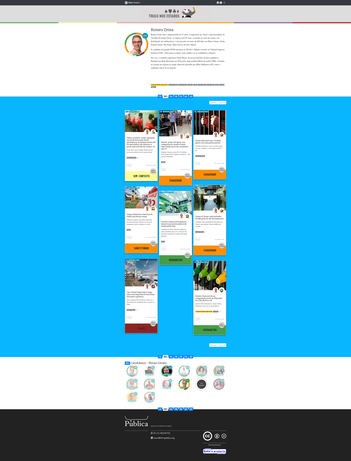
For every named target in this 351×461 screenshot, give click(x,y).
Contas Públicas (202, 85)
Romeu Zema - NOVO (134, 111)
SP (191, 96)
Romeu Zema (184, 387)
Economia (221, 85)
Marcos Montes (132, 400)
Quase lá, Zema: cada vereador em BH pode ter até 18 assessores (209, 217)
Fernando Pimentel (219, 374)
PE (181, 96)
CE (160, 96)
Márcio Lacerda (167, 387)
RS (186, 96)
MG (165, 96)
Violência (190, 85)
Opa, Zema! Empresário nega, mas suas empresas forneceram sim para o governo (140, 294)
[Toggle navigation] (224, 2)
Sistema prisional (183, 85)
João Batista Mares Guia (132, 387)
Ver (129, 165)
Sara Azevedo (149, 400)
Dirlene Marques (201, 374)
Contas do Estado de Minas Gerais (159, 85)
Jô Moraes (219, 387)
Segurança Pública (173, 85)
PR (176, 96)
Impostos (153, 87)
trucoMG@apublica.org (164, 437)
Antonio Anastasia (166, 374)
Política (195, 85)
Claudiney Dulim (184, 374)
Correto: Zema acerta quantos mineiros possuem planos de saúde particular (174, 224)
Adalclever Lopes (132, 374)
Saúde (216, 85)
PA (171, 96)
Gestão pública (210, 85)
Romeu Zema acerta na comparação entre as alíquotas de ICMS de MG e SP (208, 298)
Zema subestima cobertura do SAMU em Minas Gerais (140, 215)
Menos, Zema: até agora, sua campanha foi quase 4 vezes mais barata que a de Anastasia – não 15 (175, 145)
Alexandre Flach (149, 374)
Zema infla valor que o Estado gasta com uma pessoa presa (208, 141)
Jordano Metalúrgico (149, 387)
